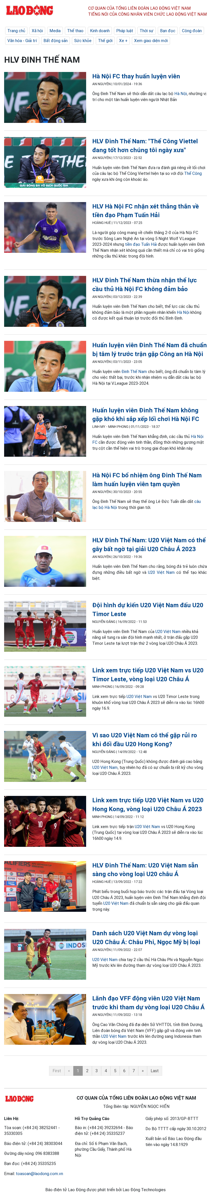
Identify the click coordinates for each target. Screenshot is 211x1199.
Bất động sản (55, 40)
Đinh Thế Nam (134, 371)
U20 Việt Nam (161, 572)
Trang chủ (16, 30)
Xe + (123, 40)
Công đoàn (192, 30)
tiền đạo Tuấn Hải (141, 244)
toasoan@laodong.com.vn (39, 1173)
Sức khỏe (82, 40)
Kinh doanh (100, 30)
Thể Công (193, 173)
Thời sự (147, 30)
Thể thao (75, 30)
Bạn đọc (167, 30)
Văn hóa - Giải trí (22, 40)
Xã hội (37, 30)
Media (55, 30)
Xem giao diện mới (151, 40)
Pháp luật (124, 30)
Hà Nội (180, 93)
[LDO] (45, 98)
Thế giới (105, 40)
